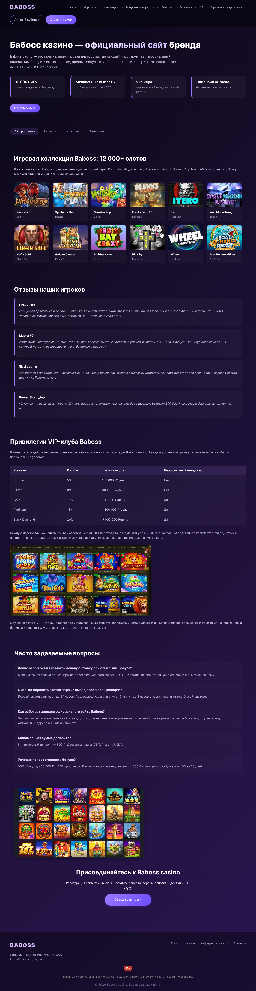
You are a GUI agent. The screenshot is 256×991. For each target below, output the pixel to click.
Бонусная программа (140, 7)
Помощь (166, 7)
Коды (73, 7)
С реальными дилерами (226, 7)
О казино (186, 7)
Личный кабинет (26, 19)
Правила (189, 943)
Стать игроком (61, 19)
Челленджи (111, 7)
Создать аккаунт (128, 900)
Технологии (97, 131)
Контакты (239, 943)
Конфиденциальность (214, 943)
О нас (174, 943)
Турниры (50, 131)
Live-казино (73, 131)
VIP (201, 7)
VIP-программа (24, 131)
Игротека (90, 7)
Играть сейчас (25, 108)
